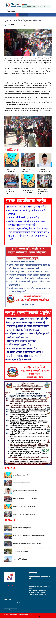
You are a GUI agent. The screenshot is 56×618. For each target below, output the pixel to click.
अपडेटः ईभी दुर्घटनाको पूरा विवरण (20, 551)
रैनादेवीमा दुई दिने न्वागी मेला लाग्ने (20, 559)
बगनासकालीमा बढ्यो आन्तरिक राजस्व (26, 170)
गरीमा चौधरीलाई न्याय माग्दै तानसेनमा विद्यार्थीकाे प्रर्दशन (11, 191)
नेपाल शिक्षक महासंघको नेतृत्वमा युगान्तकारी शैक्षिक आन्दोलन (27, 544)
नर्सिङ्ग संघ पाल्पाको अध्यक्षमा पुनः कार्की (22, 528)
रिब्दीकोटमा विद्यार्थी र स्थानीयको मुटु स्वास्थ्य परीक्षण (43, 191)
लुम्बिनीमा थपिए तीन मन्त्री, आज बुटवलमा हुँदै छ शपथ (44, 170)
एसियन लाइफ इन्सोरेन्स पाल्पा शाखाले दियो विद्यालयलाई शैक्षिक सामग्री (29, 536)
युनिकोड (23, 15)
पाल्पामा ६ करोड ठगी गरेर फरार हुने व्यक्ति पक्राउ (28, 191)
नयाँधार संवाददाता (11, 25)
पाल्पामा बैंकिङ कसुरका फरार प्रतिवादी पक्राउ (10, 170)
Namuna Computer (47, 616)
